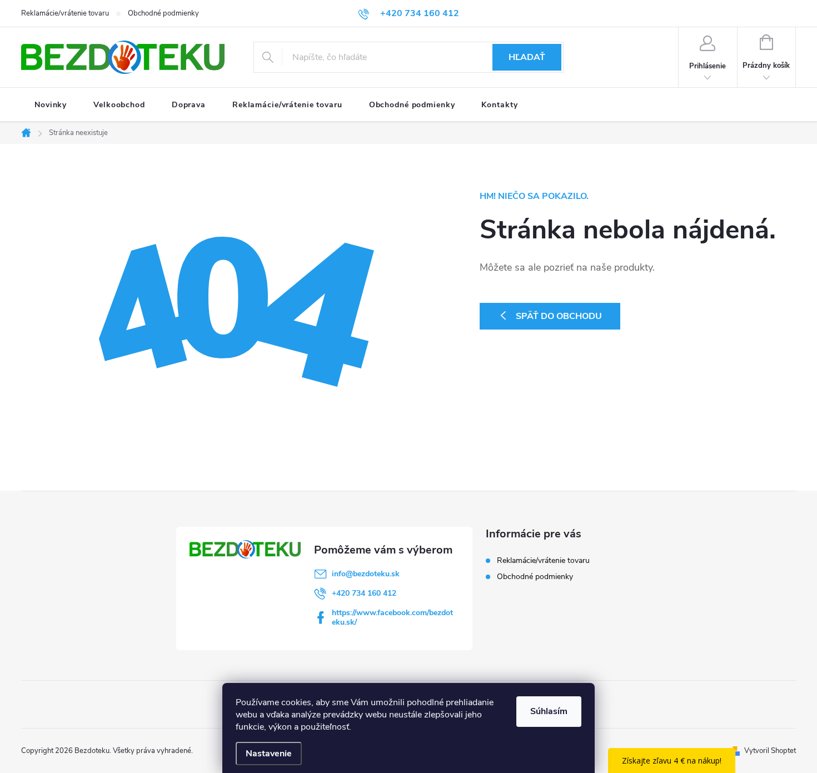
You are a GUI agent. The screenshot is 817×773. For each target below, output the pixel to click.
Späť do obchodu (559, 316)
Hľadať (527, 57)
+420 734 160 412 (364, 593)
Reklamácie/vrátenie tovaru (65, 13)
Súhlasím (548, 711)
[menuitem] (50, 105)
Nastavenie (269, 753)
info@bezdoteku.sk (366, 573)
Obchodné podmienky (163, 13)
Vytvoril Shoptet (770, 751)
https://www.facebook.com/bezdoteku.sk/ (392, 617)
